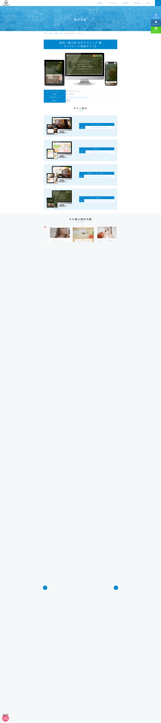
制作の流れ (137, 3)
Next (116, 587)
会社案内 (99, 3)
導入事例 (125, 3)
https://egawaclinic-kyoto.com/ (100, 127)
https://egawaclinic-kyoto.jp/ (99, 152)
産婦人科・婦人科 (59, 33)
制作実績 (51, 33)
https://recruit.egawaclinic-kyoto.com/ (77, 97)
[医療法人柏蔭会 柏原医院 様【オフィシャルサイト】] (80, 234)
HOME (45, 33)
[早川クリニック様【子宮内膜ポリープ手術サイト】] (104, 234)
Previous (45, 587)
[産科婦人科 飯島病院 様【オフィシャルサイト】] (56, 234)
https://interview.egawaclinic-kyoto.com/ (99, 176)
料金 (148, 3)
